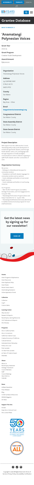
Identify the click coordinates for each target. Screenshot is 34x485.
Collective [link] (4, 300)
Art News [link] (4, 400)
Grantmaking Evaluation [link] (8, 290)
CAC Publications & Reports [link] (9, 320)
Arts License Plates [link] (7, 412)
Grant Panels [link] (5, 285)
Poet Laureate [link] (5, 348)
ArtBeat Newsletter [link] (7, 387)
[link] (17, 6)
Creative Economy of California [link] (10, 338)
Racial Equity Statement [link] (8, 366)
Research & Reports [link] (7, 315)
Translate (19, 2)
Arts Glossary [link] (5, 323)
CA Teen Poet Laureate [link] (8, 351)
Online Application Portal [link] (9, 292)
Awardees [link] (4, 355)
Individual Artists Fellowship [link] (9, 343)
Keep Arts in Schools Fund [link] (9, 410)
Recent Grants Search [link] (8, 287)
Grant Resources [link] (6, 280)
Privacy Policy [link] (12, 474)
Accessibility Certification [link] (24, 474)
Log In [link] (3, 303)
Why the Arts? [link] (5, 313)
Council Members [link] (6, 370)
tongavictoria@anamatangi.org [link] (15, 109)
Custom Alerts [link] (6, 305)
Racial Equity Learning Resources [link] (11, 318)
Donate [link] (4, 408)
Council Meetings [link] (6, 374)
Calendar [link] (4, 378)
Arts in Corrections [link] (7, 333)
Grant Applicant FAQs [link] (8, 282)
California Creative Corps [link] (9, 336)
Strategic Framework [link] (7, 368)
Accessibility (7, 2)
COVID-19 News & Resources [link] (10, 395)
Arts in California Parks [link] (8, 331)
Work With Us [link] (5, 376)
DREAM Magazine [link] (6, 397)
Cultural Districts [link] (6, 341)
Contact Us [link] (28, 2)
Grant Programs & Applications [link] (10, 277)
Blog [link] (3, 392)
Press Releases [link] (6, 390)
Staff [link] (3, 372)
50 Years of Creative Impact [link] (9, 353)
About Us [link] (4, 363)
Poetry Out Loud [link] (6, 346)
